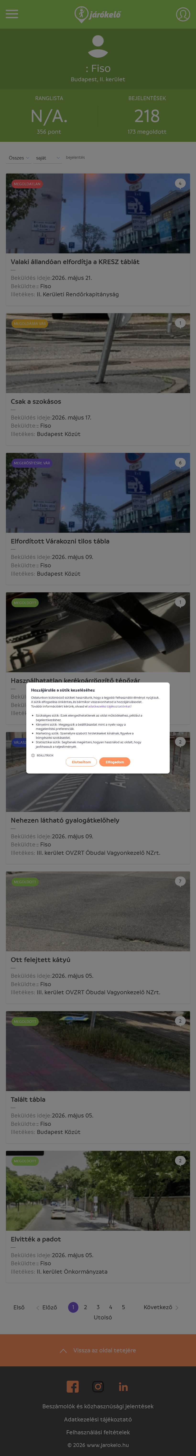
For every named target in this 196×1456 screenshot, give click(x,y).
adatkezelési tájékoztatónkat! (110, 706)
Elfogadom (115, 761)
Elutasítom (81, 761)
